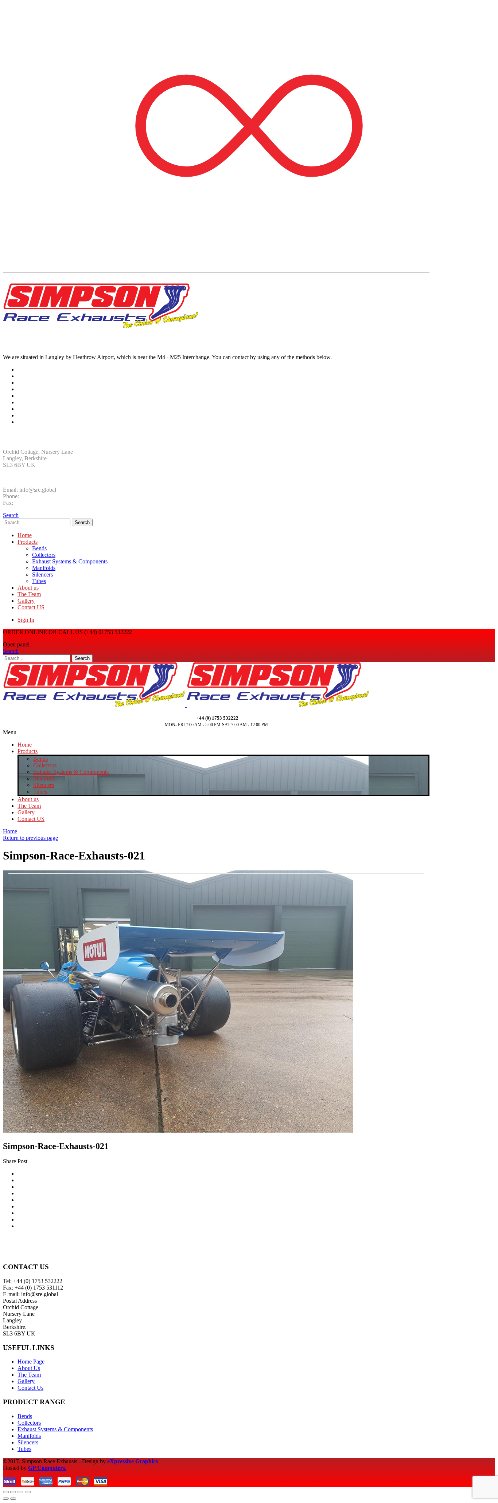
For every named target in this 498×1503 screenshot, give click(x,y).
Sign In (25, 620)
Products (27, 542)
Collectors (43, 555)
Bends (39, 548)
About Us (28, 1368)
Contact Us (30, 1388)
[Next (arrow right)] (13, 1499)
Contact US (30, 607)
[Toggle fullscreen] (20, 1492)
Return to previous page (30, 838)
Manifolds (43, 568)
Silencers (42, 574)
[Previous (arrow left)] (6, 1499)
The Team (29, 594)
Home (24, 535)
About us (28, 588)
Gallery (26, 601)
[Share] (13, 1492)
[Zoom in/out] (28, 1492)
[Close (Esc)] (6, 1492)
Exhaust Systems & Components (70, 561)
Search (82, 522)
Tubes (39, 581)
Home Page (30, 1361)
